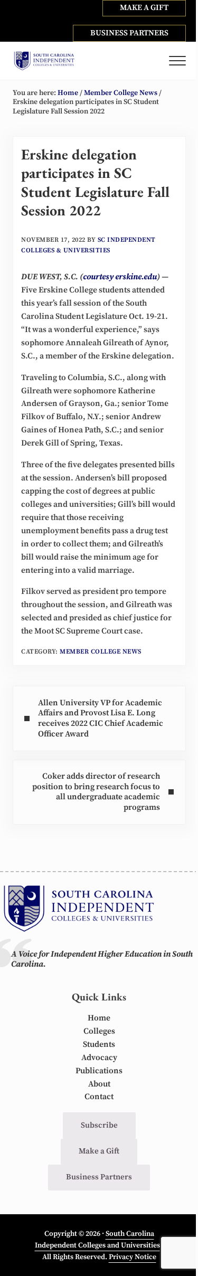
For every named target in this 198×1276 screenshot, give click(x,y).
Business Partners (99, 1177)
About (99, 1084)
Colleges (99, 1031)
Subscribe (99, 1125)
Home (99, 1018)
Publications (99, 1071)
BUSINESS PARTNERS (129, 33)
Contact (99, 1097)
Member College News (101, 652)
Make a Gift (99, 1151)
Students (99, 1044)
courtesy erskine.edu (120, 277)
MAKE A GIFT (144, 8)
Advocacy (99, 1058)
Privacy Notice (132, 1257)
